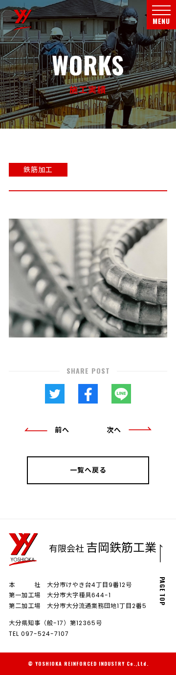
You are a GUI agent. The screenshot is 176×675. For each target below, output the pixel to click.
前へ (62, 430)
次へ (114, 430)
